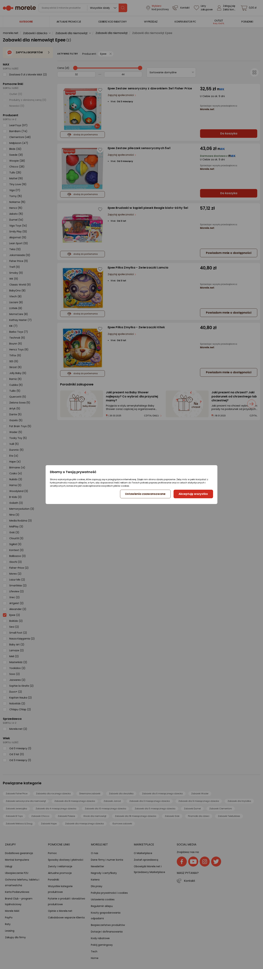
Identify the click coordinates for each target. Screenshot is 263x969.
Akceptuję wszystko (193, 494)
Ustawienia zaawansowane (145, 494)
